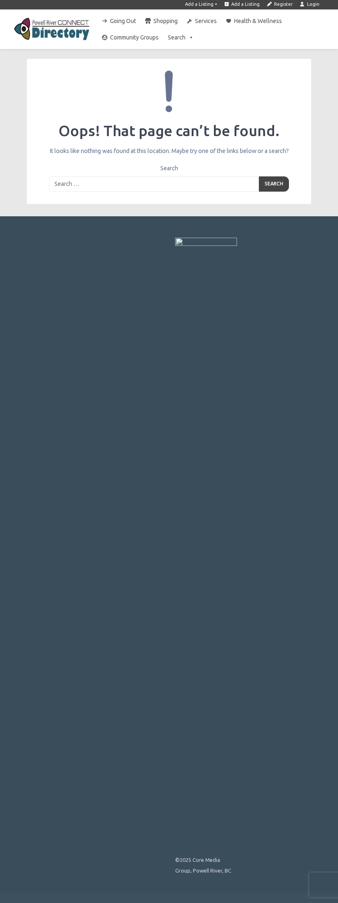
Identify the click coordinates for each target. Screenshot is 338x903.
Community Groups (134, 37)
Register (283, 4)
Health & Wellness (258, 21)
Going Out (123, 21)
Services (206, 21)
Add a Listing (199, 4)
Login (312, 4)
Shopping (165, 21)
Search (176, 37)
